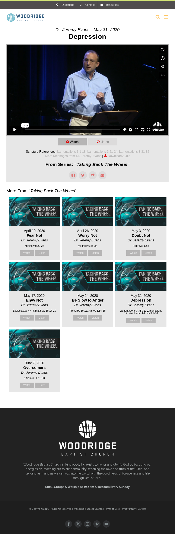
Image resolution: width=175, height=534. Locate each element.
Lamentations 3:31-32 (134, 151)
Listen (105, 142)
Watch (74, 142)
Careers (142, 509)
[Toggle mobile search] (158, 17)
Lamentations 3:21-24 (102, 151)
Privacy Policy (128, 509)
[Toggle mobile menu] (166, 17)
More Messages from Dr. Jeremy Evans (73, 156)
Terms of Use (111, 509)
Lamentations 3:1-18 (71, 151)
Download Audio (119, 156)
